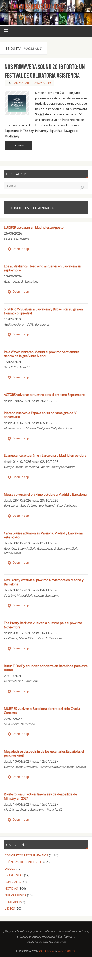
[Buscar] (81, 187)
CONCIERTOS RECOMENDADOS (26, 855)
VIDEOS (10, 908)
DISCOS (10, 868)
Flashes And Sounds (35, 6)
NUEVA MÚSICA (15, 895)
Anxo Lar (21, 83)
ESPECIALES (13, 882)
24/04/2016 (42, 83)
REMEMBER (13, 902)
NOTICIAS (11, 888)
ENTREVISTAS (14, 875)
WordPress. (67, 951)
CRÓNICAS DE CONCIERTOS (24, 862)
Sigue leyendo (18, 145)
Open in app (20, 249)
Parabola (46, 951)
